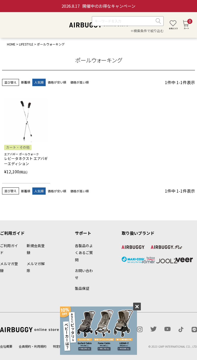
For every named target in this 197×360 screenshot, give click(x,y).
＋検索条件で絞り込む (147, 30)
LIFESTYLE (26, 44)
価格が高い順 (79, 82)
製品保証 (82, 288)
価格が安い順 (57, 82)
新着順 (25, 82)
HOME (11, 44)
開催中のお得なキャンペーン (98, 6)
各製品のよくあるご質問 (84, 252)
